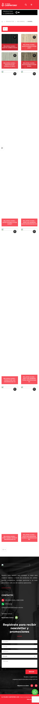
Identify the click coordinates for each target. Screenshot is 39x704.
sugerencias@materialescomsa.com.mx (25, 679)
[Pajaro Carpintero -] (9, 5)
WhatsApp (8, 604)
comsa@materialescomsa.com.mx (12, 607)
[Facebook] (31, 685)
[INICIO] (2, 21)
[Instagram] (36, 685)
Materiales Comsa (8, 617)
